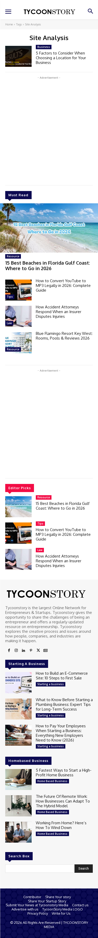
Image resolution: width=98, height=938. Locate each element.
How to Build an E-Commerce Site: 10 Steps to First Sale (62, 675)
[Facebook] (9, 650)
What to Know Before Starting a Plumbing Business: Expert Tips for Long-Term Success (64, 704)
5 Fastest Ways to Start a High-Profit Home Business (63, 772)
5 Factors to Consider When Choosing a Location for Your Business (61, 58)
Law (9, 323)
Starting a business (50, 684)
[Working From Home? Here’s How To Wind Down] (18, 832)
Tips (10, 296)
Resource (13, 256)
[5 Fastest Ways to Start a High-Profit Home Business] (18, 779)
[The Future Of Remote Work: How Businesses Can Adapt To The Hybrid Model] (18, 805)
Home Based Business (52, 781)
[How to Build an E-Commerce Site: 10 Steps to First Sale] (18, 682)
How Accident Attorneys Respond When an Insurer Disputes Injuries (58, 311)
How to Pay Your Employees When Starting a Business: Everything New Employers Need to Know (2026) (61, 733)
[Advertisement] (49, 129)
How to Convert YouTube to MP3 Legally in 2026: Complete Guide (63, 285)
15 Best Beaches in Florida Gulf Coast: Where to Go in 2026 (47, 265)
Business (43, 47)
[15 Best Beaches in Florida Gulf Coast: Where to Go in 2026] (49, 228)
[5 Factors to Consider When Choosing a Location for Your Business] (18, 56)
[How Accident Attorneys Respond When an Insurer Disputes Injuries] (18, 316)
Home (9, 24)
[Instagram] (16, 650)
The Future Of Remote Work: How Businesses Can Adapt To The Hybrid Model (63, 801)
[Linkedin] (23, 650)
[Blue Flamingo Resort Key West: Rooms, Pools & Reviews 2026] (18, 342)
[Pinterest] (30, 650)
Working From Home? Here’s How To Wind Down (61, 825)
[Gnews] (45, 650)
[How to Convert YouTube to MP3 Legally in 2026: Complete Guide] (18, 290)
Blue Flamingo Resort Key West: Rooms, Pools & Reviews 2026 (64, 336)
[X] (38, 650)
